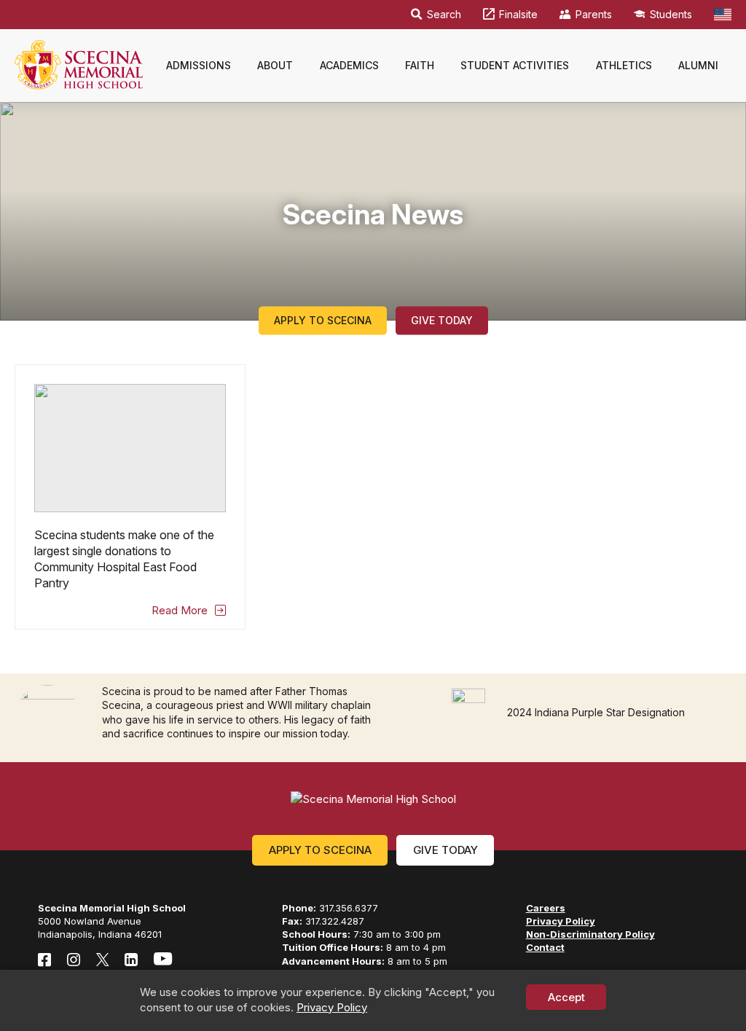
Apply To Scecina (320, 850)
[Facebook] (44, 959)
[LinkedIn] (131, 959)
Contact (545, 947)
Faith (419, 65)
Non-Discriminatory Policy (590, 934)
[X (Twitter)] (102, 959)
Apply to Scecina (323, 320)
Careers (545, 908)
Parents (594, 14)
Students (671, 14)
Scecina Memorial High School (79, 65)
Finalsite (518, 14)
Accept (566, 997)
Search (444, 14)
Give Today (442, 320)
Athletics (624, 65)
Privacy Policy (332, 1007)
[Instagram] (73, 959)
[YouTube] (163, 959)
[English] (722, 14)
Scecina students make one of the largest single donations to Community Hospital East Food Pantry (130, 497)
